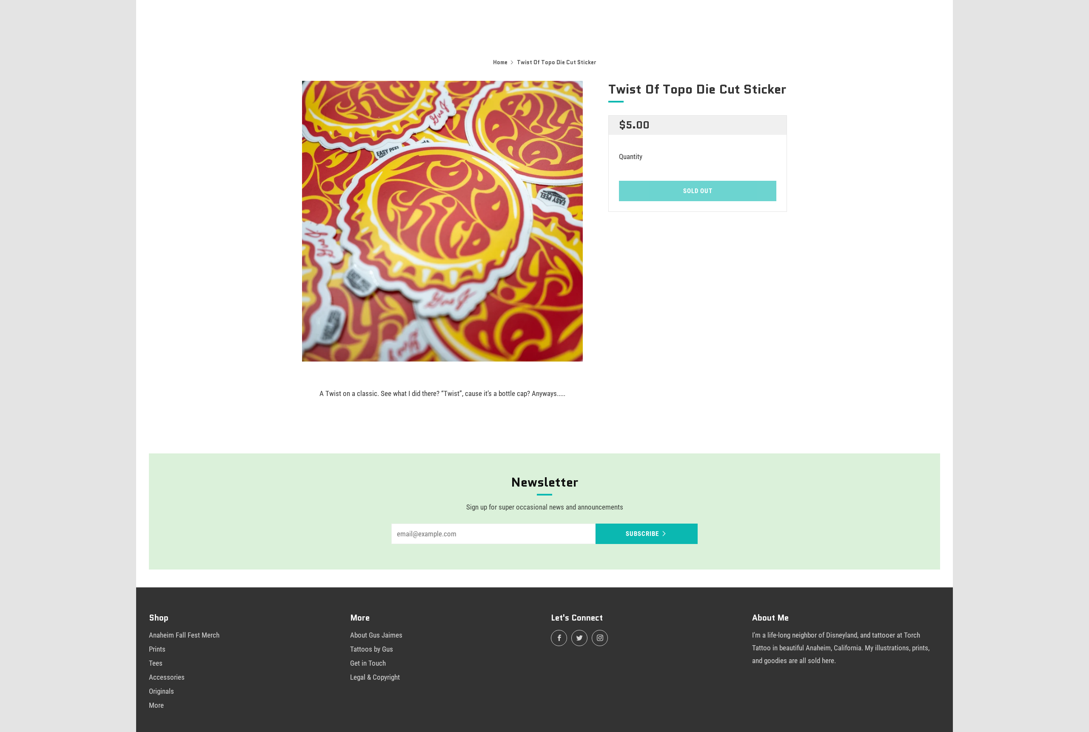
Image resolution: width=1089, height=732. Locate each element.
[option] (442, 221)
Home (500, 62)
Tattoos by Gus (371, 649)
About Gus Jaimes (376, 635)
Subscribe (642, 534)
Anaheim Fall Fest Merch (184, 635)
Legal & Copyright (375, 677)
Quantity (630, 156)
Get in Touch (368, 663)
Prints (157, 649)
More (156, 705)
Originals (161, 691)
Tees (155, 663)
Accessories (167, 677)
